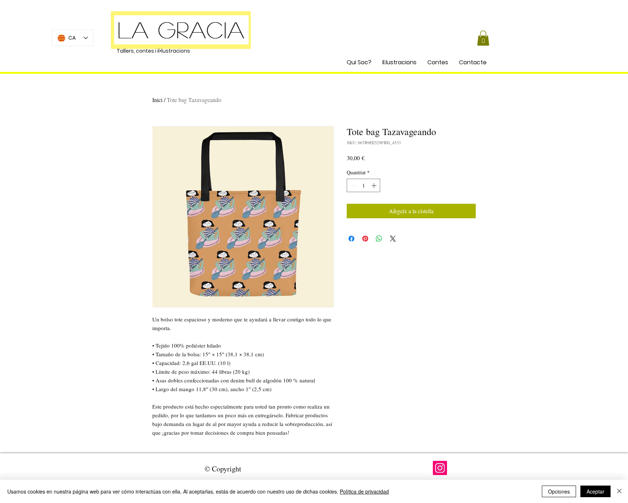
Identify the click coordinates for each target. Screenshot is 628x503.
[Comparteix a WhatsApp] (379, 238)
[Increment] (374, 185)
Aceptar (595, 491)
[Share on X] (393, 238)
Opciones (559, 491)
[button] (483, 38)
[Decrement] (352, 185)
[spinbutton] (363, 185)
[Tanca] (619, 491)
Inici (157, 100)
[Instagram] (440, 468)
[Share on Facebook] (351, 238)
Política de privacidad (364, 491)
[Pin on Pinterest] (365, 238)
